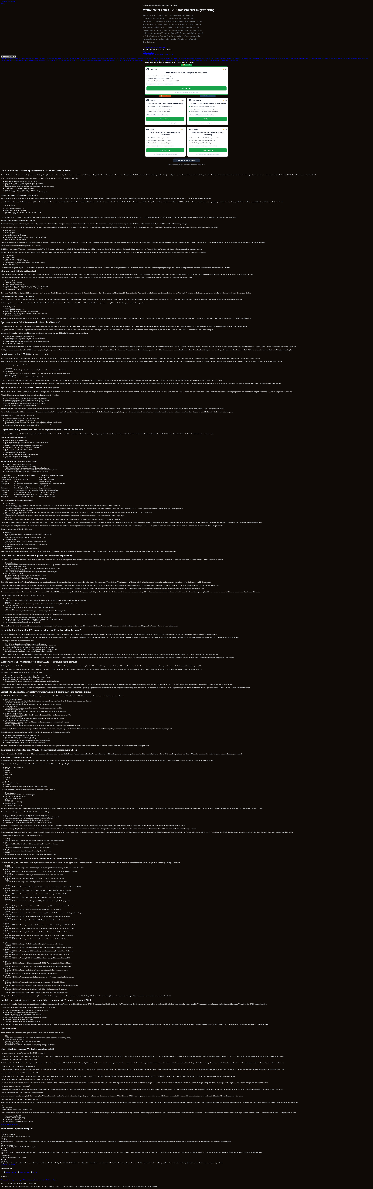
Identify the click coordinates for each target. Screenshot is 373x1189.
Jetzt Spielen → (186, 88)
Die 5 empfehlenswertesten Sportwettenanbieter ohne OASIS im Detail (23, 58)
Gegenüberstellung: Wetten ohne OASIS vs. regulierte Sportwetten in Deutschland (178, 58)
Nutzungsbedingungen (16, 1180)
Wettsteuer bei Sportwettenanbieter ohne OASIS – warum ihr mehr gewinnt (322, 58)
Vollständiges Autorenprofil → (10, 1124)
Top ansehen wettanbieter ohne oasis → (155, 47)
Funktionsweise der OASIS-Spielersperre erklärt (99, 58)
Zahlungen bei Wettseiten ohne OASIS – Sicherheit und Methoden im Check (59, 60)
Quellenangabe (197, 60)
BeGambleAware (24, 1172)
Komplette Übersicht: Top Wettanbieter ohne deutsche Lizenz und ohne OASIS (109, 60)
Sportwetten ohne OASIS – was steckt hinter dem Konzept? (64, 58)
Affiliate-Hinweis (28, 1180)
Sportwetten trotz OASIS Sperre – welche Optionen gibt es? (133, 58)
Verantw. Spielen (52, 1180)
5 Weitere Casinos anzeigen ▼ (186, 160)
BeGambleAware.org (200, 164)
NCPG (34, 1172)
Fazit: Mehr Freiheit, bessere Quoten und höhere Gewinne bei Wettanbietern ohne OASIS (163, 60)
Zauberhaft (8, 1)
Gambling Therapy (10, 1172)
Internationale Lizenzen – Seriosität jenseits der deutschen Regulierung (226, 58)
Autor (2, 3)
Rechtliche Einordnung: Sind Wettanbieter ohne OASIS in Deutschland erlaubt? (273, 58)
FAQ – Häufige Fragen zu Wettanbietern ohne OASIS (220, 60)
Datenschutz (4, 1180)
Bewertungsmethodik (40, 1180)
